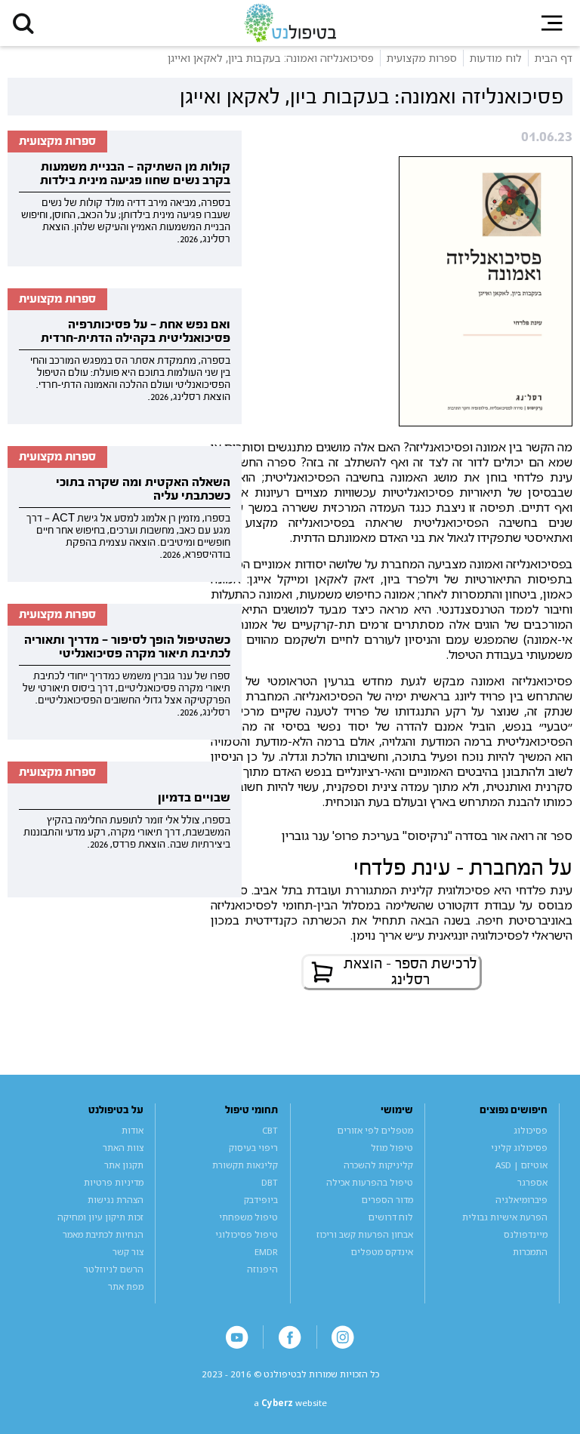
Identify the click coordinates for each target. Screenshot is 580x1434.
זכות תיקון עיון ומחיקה (100, 1217)
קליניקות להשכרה (378, 1165)
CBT (270, 1130)
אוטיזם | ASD (521, 1165)
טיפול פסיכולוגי (246, 1234)
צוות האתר (123, 1147)
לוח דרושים (391, 1217)
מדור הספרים (387, 1199)
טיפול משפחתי (248, 1217)
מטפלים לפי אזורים (375, 1130)
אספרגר (532, 1182)
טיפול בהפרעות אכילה (369, 1182)
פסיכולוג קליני (519, 1147)
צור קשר (128, 1251)
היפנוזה (262, 1269)
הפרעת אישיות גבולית (505, 1217)
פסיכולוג (531, 1130)
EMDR (266, 1251)
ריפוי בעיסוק (253, 1147)
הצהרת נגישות (115, 1199)
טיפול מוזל (392, 1147)
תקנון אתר (123, 1165)
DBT (269, 1182)
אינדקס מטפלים (382, 1251)
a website (290, 1402)
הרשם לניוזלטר (113, 1269)
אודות (132, 1130)
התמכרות (530, 1251)
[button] (23, 23)
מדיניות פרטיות (113, 1182)
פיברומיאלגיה (521, 1199)
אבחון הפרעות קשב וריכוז (364, 1234)
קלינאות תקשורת (245, 1165)
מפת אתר (125, 1286)
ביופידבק (261, 1199)
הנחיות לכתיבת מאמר (103, 1234)
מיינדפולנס (526, 1234)
